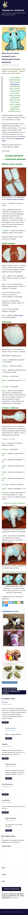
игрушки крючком (14, 65)
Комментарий (6, 846)
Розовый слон (14, 84)
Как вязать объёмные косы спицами (11, 692)
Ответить (5, 722)
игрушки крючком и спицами (9, 682)
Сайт (3, 881)
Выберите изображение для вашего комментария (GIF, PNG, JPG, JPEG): (13, 895)
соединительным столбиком (15, 199)
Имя (3, 867)
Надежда (4, 702)
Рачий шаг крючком (10, 689)
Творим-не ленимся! (13, 10)
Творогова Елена (10, 728)
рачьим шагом (18, 315)
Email (4, 874)
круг (22, 214)
